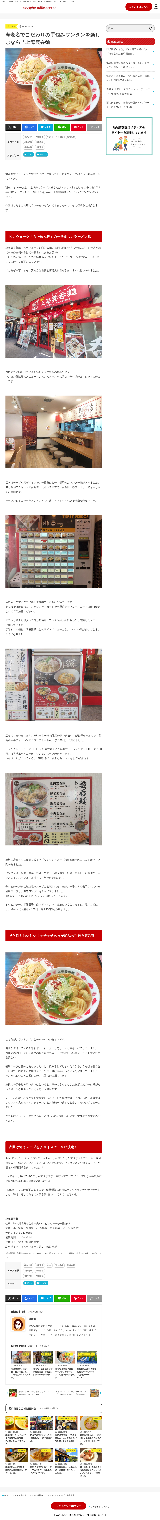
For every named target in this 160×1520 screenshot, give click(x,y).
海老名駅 (71, 137)
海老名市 (40, 137)
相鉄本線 (28, 147)
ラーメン (11, 26)
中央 (49, 137)
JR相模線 (59, 137)
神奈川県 (28, 137)
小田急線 (28, 142)
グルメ (30, 154)
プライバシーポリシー (68, 1505)
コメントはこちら (138, 6)
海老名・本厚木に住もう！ (73, 1515)
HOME (7, 1495)
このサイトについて (99, 1506)
